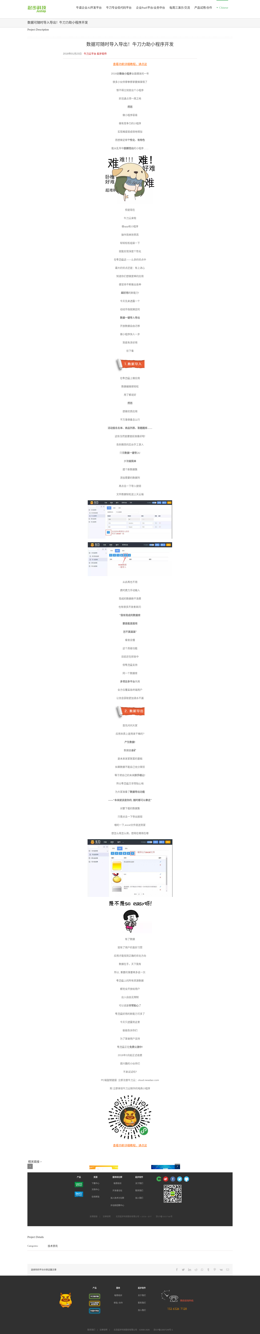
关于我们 (139, 1183)
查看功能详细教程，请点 (128, 64)
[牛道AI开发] (94, 1309)
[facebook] (172, 1179)
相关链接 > (35, 1161)
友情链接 (93, 1216)
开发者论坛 (117, 1190)
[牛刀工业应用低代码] (94, 1302)
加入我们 (139, 1198)
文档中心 (95, 1189)
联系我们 (139, 1190)
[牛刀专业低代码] (94, 1295)
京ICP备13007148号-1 (163, 1330)
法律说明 (107, 1216)
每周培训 (117, 1183)
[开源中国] (159, 1179)
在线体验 (95, 1197)
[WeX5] (78, 1184)
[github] (186, 1179)
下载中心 (95, 1183)
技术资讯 (53, 1246)
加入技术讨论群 (117, 1198)
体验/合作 (118, 1303)
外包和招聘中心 (117, 1205)
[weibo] (165, 1179)
